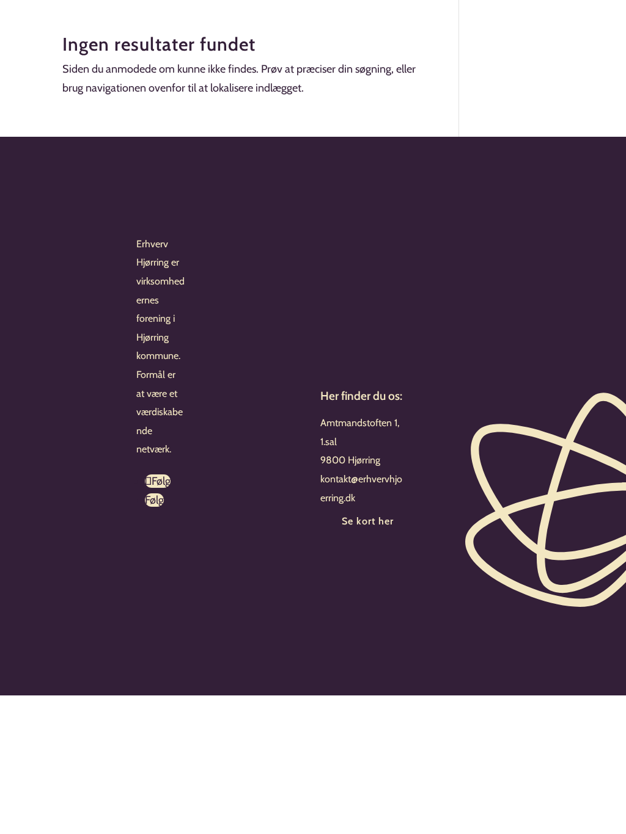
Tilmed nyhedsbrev (379, 563)
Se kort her (368, 521)
